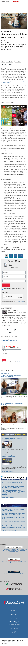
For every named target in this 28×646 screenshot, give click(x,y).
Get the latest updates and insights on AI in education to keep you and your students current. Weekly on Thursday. (14, 575)
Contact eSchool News (14, 621)
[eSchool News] (5, 1)
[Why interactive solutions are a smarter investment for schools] (14, 394)
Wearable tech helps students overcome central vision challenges (12, 455)
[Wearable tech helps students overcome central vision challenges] (7, 464)
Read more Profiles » (8, 471)
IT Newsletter (5, 336)
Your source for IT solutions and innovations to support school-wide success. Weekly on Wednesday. (14, 562)
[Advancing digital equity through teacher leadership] (14, 422)
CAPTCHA (5, 292)
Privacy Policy (9, 362)
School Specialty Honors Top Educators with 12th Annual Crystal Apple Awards (13, 514)
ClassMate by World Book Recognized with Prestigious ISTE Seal (13, 510)
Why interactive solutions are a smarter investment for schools (12, 439)
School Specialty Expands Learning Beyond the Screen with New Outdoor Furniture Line (13, 526)
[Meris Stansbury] (4, 313)
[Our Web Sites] (14, 584)
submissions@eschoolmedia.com (9, 340)
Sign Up (4, 360)
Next (21, 255)
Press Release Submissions (14, 624)
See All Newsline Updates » (9, 530)
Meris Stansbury (13, 310)
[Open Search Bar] (22, 1)
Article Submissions (14, 622)
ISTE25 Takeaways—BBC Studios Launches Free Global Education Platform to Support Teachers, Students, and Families (13, 486)
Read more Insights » (8, 497)
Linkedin (14, 634)
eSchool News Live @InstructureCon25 (12, 482)
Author (2, 308)
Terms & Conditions (21, 301)
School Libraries (13, 336)
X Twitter (14, 632)
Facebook (14, 631)
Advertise (14, 606)
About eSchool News (14, 613)
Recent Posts (8, 308)
